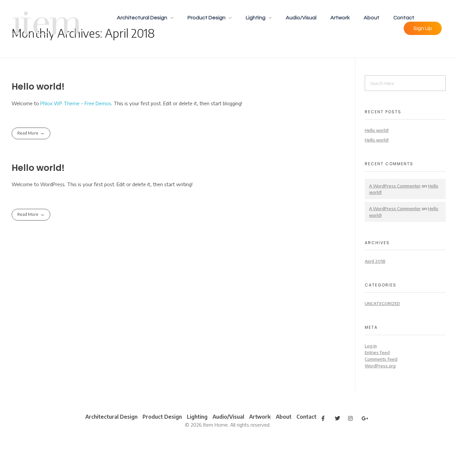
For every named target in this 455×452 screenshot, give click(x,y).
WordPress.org (380, 365)
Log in (371, 345)
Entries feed (377, 352)
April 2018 (375, 261)
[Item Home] (46, 23)
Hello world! (38, 86)
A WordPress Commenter (395, 186)
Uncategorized (382, 303)
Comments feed (381, 359)
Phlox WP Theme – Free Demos (75, 103)
